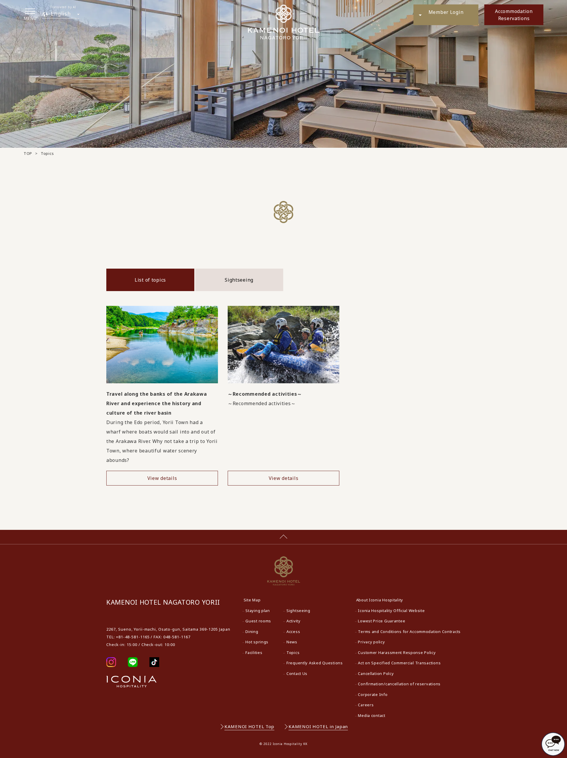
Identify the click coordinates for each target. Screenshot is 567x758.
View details (162, 478)
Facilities (253, 652)
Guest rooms (258, 621)
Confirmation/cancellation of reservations (399, 683)
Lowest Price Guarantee (381, 621)
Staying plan (257, 610)
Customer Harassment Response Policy (397, 652)
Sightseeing (239, 280)
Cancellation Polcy (376, 673)
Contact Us (296, 673)
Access (293, 631)
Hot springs (256, 642)
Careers (366, 704)
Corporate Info (372, 694)
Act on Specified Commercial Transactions (399, 663)
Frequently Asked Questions (314, 663)
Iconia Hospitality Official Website (391, 610)
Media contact (371, 715)
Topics (292, 652)
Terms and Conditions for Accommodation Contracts (409, 631)
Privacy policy (371, 642)
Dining (251, 631)
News (291, 642)
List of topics (150, 280)
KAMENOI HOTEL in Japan (318, 726)
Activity (293, 621)
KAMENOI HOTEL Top (249, 726)
